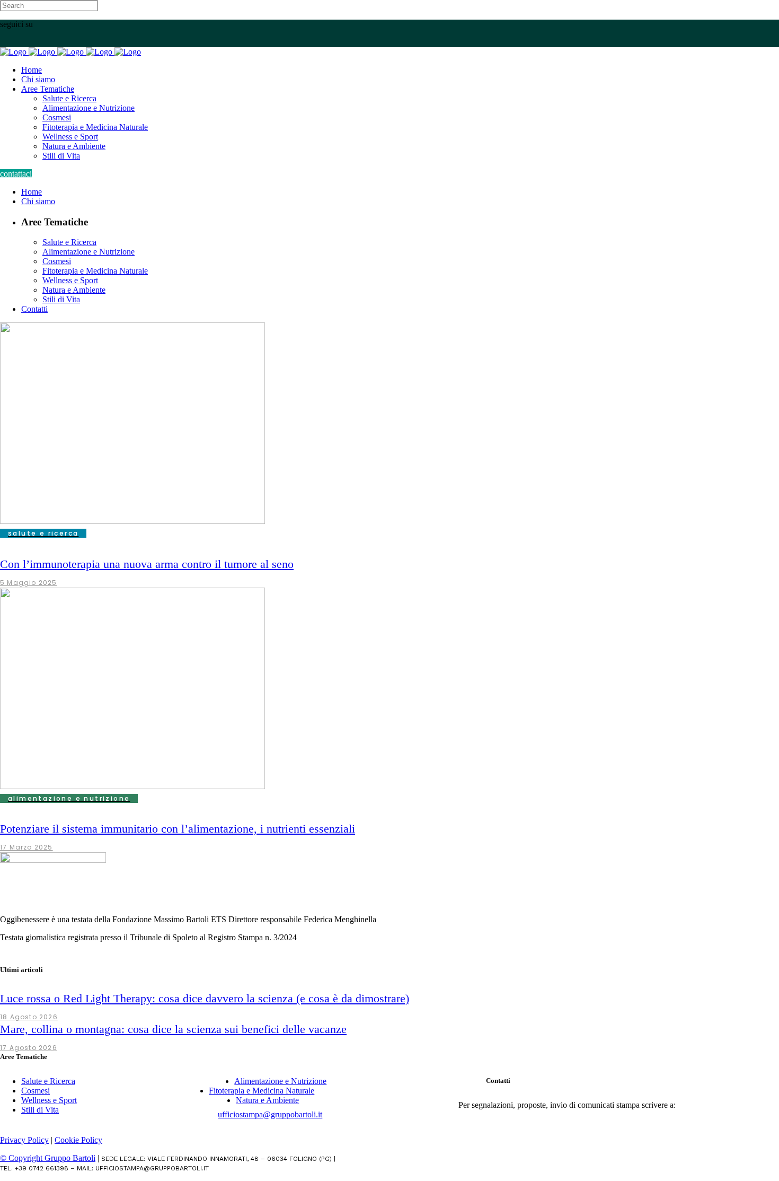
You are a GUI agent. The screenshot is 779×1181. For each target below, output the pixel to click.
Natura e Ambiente (267, 1100)
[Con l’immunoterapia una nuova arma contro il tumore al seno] (132, 521)
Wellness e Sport (49, 1100)
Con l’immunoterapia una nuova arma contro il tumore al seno (147, 564)
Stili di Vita (40, 1109)
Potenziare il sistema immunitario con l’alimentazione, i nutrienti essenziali (177, 828)
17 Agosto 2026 (28, 1047)
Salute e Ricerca (48, 1081)
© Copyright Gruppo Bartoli (47, 1157)
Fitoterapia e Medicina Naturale (261, 1090)
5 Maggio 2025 (28, 582)
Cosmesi (35, 1090)
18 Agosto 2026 (29, 1016)
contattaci (16, 173)
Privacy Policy (24, 1139)
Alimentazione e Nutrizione (280, 1081)
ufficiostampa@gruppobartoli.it (270, 1114)
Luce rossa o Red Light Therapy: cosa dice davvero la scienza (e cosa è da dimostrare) (204, 998)
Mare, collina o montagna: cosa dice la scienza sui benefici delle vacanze (173, 1029)
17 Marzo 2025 (26, 847)
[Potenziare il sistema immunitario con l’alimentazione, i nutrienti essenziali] (132, 786)
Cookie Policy (78, 1139)
